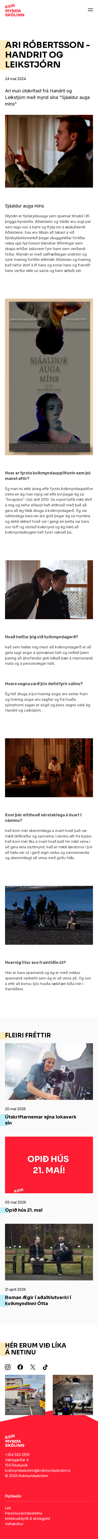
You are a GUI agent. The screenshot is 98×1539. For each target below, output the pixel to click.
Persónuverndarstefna (23, 1513)
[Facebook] (20, 1367)
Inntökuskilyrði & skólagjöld (27, 1518)
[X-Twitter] (33, 1367)
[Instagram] (8, 1367)
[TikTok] (45, 1367)
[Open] (90, 10)
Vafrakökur (14, 1524)
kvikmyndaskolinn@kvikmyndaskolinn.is (38, 1470)
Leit (8, 1508)
